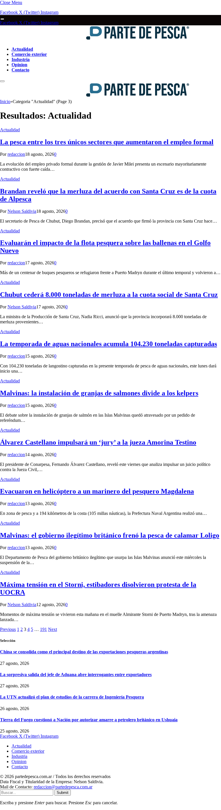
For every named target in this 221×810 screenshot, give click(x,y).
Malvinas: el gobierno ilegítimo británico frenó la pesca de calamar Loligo (109, 535)
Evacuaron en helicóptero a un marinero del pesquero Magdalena (97, 491)
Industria (21, 59)
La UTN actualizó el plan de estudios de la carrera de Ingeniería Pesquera (72, 697)
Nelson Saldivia (21, 211)
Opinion (19, 64)
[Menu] (2, 19)
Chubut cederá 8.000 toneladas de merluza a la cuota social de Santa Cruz (109, 294)
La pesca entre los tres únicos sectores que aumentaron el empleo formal (107, 142)
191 (43, 629)
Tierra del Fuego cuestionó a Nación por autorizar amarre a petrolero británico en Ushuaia (89, 719)
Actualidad (22, 49)
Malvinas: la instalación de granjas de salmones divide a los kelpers (99, 393)
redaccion (16, 154)
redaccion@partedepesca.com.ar (63, 786)
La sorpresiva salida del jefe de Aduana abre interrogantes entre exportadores (76, 674)
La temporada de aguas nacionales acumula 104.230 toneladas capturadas (108, 344)
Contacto (20, 69)
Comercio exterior (29, 54)
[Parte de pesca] (95, 39)
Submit (62, 792)
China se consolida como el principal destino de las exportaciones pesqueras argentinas (84, 651)
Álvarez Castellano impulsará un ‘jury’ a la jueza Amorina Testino (98, 442)
